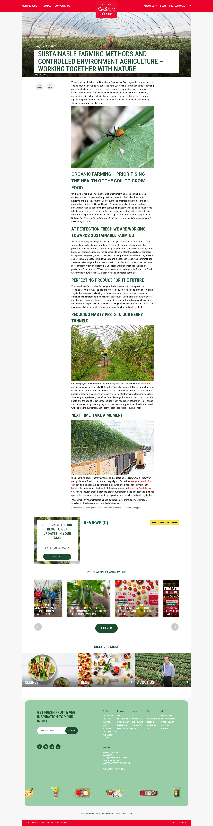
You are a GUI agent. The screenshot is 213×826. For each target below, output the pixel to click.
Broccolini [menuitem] (107, 716)
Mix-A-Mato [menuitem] (107, 728)
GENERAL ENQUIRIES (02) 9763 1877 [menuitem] (110, 753)
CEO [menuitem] (148, 728)
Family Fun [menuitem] (122, 725)
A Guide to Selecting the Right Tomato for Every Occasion (105, 611)
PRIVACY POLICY (87, 814)
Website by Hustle (179, 823)
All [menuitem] (104, 741)
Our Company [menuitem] (167, 722)
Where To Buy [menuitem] (167, 716)
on (139, 401)
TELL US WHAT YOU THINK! (164, 522)
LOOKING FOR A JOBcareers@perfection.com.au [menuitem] (116, 762)
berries (147, 383)
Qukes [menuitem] (105, 725)
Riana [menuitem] (134, 728)
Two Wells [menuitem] (137, 719)
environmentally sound (100, 89)
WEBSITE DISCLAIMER (124, 814)
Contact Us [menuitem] (166, 728)
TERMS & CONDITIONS (104, 814)
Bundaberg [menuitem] (137, 725)
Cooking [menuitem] (150, 722)
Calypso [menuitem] (106, 722)
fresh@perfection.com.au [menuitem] (115, 758)
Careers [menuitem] (165, 725)
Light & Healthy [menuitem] (124, 728)
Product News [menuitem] (153, 719)
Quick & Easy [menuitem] (123, 722)
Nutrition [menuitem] (151, 725)
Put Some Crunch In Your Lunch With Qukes (58, 610)
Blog (37, 46)
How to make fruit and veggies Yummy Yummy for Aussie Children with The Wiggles (154, 610)
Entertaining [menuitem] (123, 719)
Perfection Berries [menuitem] (107, 736)
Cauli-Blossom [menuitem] (109, 732)
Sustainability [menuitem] (168, 719)
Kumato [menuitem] (106, 719)
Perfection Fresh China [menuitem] (113, 769)
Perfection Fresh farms (139, 488)
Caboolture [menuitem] (137, 722)
